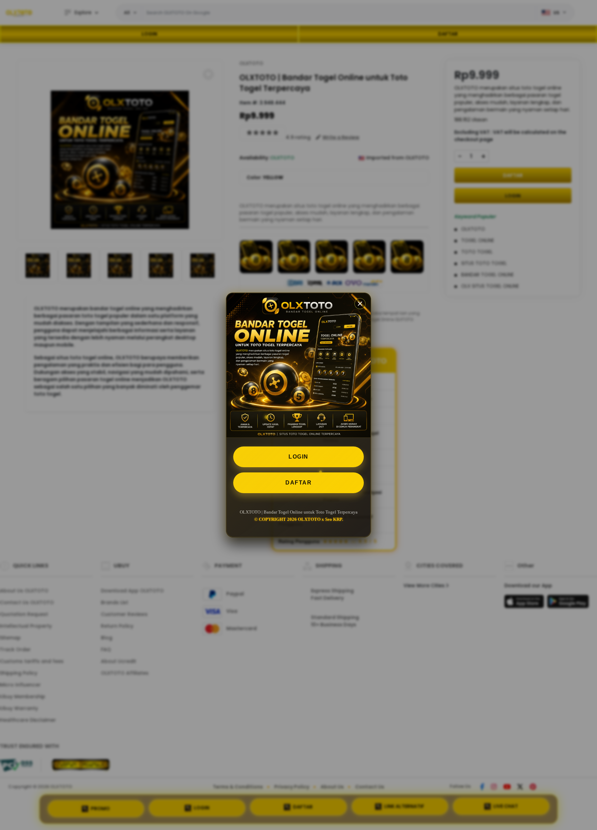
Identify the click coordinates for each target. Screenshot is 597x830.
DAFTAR (298, 483)
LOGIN (298, 457)
